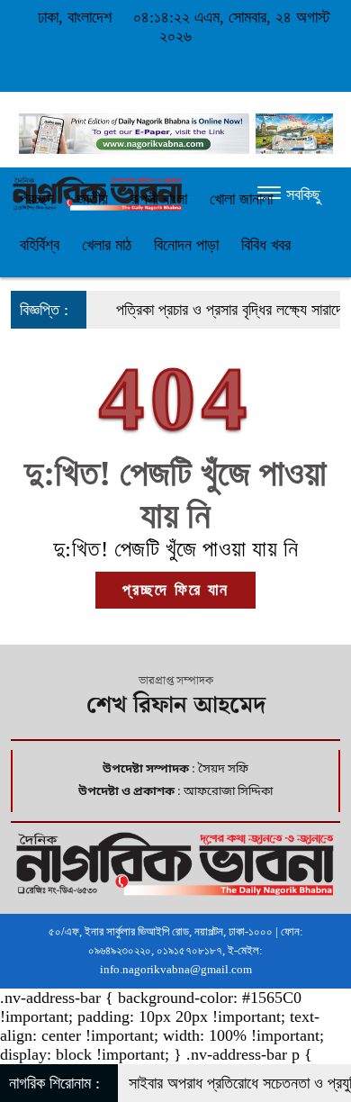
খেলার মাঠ (106, 245)
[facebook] (107, 73)
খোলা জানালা (241, 199)
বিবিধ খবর (266, 245)
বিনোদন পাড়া (186, 245)
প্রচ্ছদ (37, 199)
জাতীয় (92, 199)
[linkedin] (210, 73)
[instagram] (176, 73)
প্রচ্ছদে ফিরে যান (175, 590)
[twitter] (142, 73)
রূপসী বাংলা (158, 199)
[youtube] (244, 73)
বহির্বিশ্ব (39, 245)
